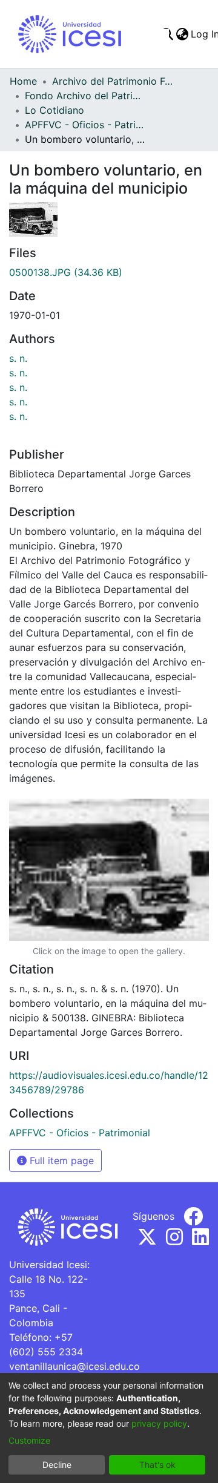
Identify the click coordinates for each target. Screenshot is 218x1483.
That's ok (157, 1464)
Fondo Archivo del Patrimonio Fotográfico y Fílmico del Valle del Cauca (85, 96)
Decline (56, 1464)
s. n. (18, 358)
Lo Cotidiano (54, 110)
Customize (29, 1440)
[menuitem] (182, 34)
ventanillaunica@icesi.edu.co (74, 1366)
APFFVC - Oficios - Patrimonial (85, 125)
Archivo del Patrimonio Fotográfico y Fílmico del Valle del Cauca (112, 81)
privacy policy (159, 1423)
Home (23, 81)
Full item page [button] (60, 1160)
